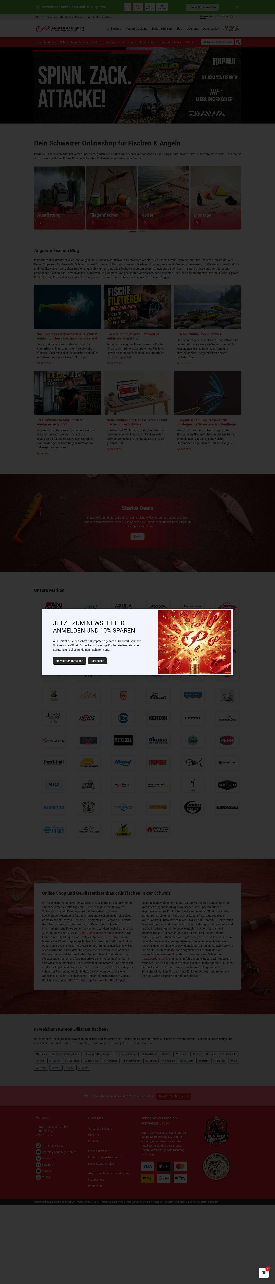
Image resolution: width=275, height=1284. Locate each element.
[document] (137, 642)
